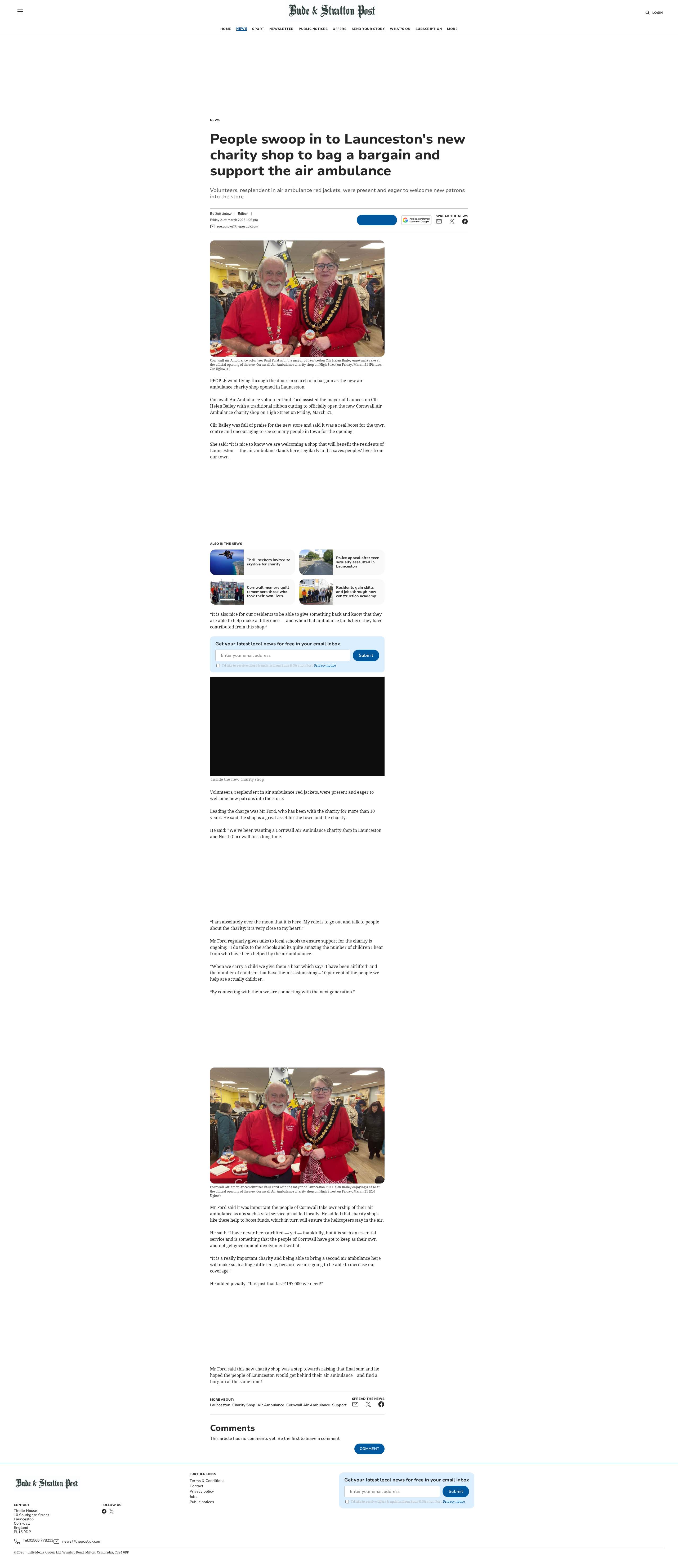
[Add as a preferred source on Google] (416, 220)
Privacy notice (325, 665)
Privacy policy (202, 1491)
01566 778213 (41, 1540)
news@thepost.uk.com (81, 1541)
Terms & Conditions (207, 1480)
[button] (20, 11)
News (215, 120)
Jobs (193, 1496)
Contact (196, 1486)
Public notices (202, 1501)
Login (657, 13)
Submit (366, 655)
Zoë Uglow (223, 214)
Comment (369, 1448)
